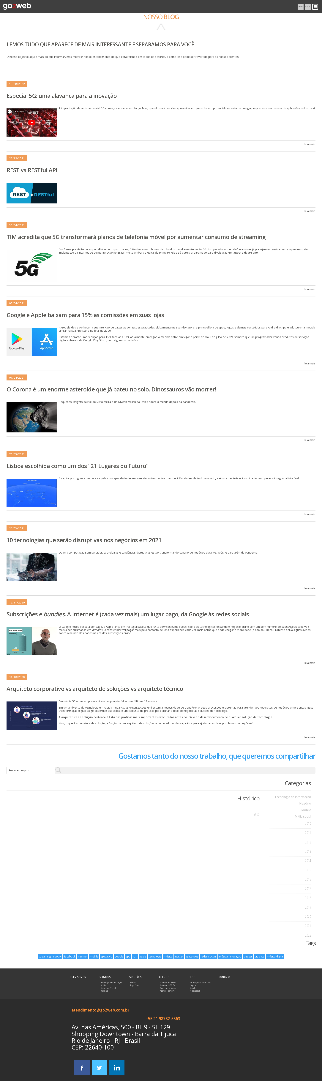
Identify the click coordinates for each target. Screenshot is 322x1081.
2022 (308, 935)
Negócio (305, 803)
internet (82, 956)
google (119, 956)
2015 (308, 870)
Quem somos (78, 977)
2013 (308, 851)
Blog (192, 977)
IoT (135, 956)
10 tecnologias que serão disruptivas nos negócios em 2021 (84, 540)
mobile (94, 956)
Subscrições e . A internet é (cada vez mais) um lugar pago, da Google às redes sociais (128, 614)
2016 (308, 879)
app (128, 956)
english (301, 6)
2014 (308, 860)
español (308, 6)
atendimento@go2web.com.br (100, 1010)
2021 (308, 925)
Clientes (164, 977)
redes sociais (209, 956)
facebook (69, 956)
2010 (308, 823)
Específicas (134, 985)
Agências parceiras (167, 991)
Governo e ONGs (167, 985)
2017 (308, 888)
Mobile (306, 810)
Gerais (133, 982)
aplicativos (192, 956)
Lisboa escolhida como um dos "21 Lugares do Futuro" (78, 466)
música (168, 956)
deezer (248, 956)
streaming (45, 956)
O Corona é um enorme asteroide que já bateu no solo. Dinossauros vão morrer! (111, 389)
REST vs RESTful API (32, 170)
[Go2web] (17, 6)
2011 (308, 832)
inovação (235, 956)
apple (143, 956)
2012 (308, 842)
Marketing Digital (108, 988)
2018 (308, 897)
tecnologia (155, 956)
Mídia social (303, 816)
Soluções (135, 977)
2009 (257, 814)
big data (259, 956)
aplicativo (106, 956)
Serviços (105, 977)
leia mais (309, 144)
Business (104, 991)
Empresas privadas (168, 988)
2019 (308, 907)
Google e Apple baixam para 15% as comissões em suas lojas (85, 315)
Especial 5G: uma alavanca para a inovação (62, 95)
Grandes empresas (168, 982)
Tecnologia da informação (292, 797)
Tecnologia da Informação (111, 982)
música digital (275, 956)
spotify (57, 956)
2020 (308, 916)
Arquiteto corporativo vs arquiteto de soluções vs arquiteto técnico (95, 689)
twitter (179, 956)
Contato (224, 977)
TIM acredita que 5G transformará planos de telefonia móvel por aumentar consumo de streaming (136, 237)
